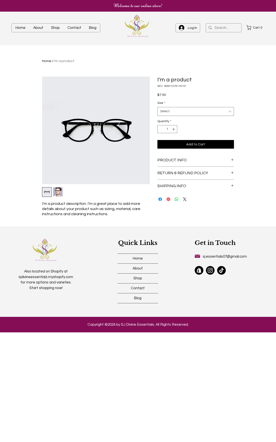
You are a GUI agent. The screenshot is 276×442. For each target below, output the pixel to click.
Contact (138, 288)
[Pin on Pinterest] (168, 199)
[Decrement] (160, 129)
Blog (137, 298)
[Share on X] (184, 199)
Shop (137, 278)
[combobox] (195, 111)
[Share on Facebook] (160, 199)
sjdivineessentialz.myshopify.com (46, 277)
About (138, 268)
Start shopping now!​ (46, 288)
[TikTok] (221, 270)
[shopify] (199, 270)
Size (161, 102)
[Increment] (174, 129)
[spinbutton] (167, 129)
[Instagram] (210, 270)
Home (46, 61)
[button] (255, 27)
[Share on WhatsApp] (176, 199)
